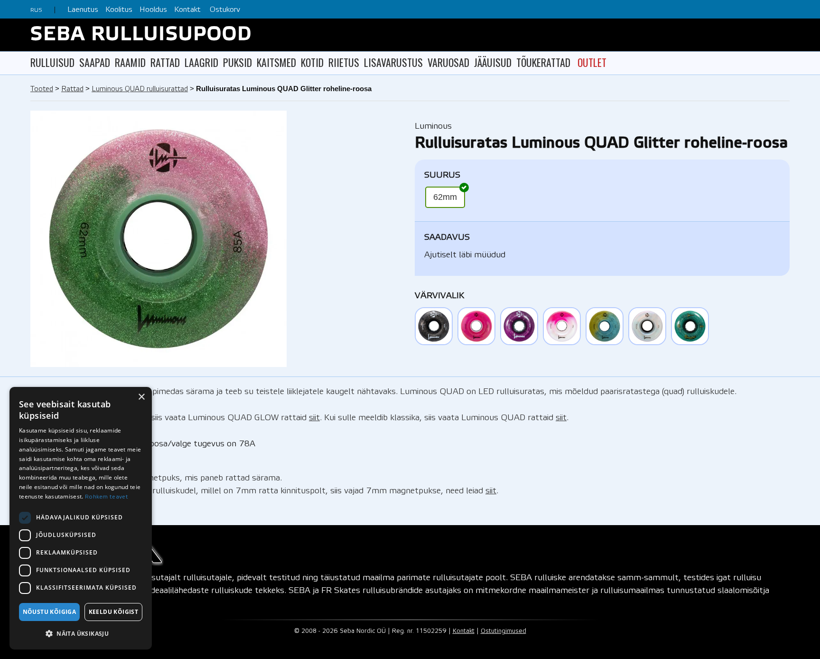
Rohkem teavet (106, 496)
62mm (445, 197)
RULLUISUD (52, 62)
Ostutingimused (503, 631)
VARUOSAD (448, 62)
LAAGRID (201, 62)
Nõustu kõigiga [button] (49, 612)
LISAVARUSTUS (393, 62)
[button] (80, 633)
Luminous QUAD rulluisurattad (140, 89)
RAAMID (130, 62)
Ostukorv (225, 9)
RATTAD (165, 62)
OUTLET (592, 62)
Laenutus (82, 9)
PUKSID (237, 62)
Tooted (41, 89)
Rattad (72, 89)
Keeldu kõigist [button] (114, 612)
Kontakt (187, 9)
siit (314, 418)
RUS (36, 10)
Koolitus (118, 9)
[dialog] (80, 518)
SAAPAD (94, 62)
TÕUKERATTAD (543, 62)
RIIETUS (343, 62)
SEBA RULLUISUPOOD (141, 35)
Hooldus (153, 9)
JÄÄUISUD (493, 62)
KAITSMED (276, 62)
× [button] (141, 397)
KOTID (312, 62)
